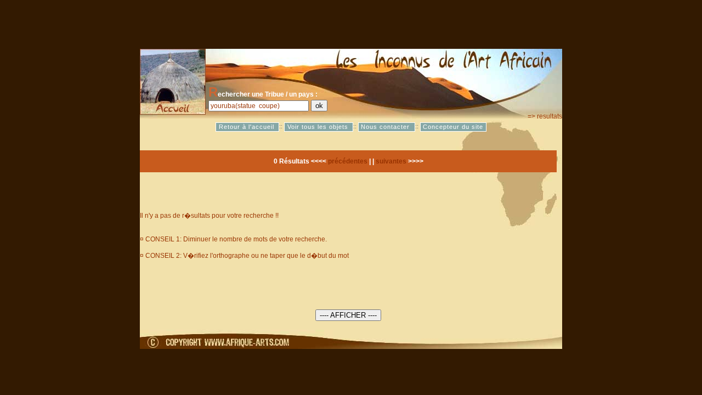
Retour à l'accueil (247, 126)
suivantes (391, 161)
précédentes (347, 161)
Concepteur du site (453, 126)
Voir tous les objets (318, 126)
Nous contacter (386, 126)
